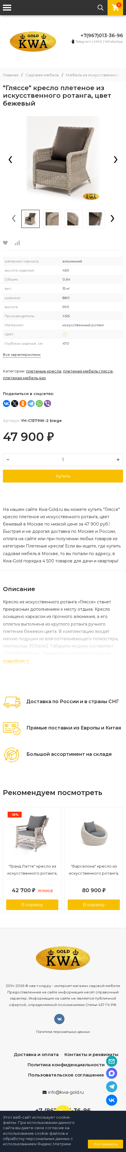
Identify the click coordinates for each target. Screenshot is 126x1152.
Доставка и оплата (36, 1054)
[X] (14, 403)
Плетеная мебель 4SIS (24, 377)
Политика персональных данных (63, 1032)
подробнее (14, 660)
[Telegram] (31, 403)
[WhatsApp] (39, 403)
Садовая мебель (42, 75)
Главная (10, 75)
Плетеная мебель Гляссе (88, 371)
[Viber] (47, 403)
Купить (63, 476)
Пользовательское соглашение (66, 1075)
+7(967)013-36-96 (102, 35)
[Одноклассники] (22, 403)
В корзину (32, 904)
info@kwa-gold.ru (66, 1092)
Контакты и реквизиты (91, 1054)
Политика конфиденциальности (66, 1064)
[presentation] (10, 160)
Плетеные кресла (43, 371)
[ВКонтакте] (6, 403)
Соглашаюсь (106, 1144)
